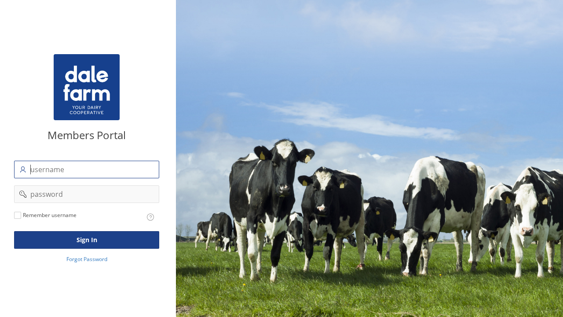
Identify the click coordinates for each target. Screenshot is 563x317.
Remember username (50, 215)
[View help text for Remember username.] (150, 217)
